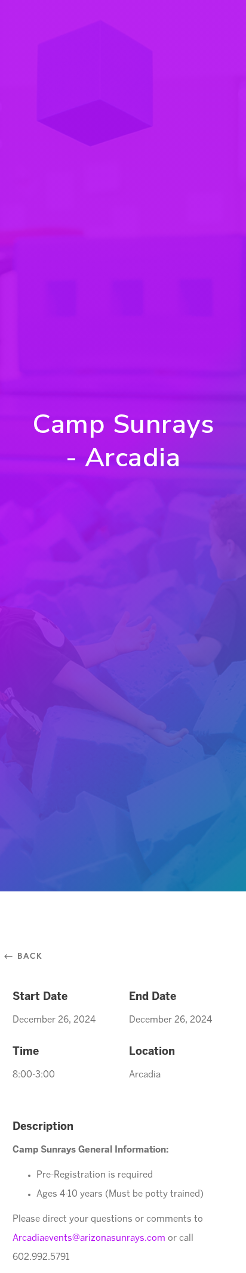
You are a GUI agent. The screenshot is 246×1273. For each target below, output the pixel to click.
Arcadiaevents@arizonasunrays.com (89, 1238)
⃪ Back (28, 955)
